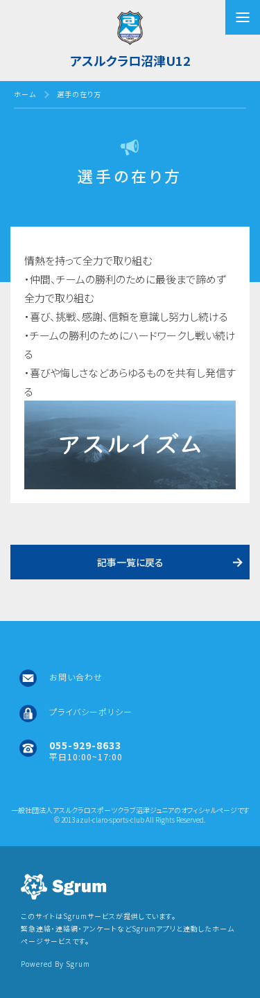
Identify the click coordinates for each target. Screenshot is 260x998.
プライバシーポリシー (90, 711)
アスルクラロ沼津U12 (130, 60)
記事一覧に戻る (130, 562)
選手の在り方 (79, 94)
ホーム (25, 94)
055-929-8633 (85, 745)
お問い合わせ (76, 677)
